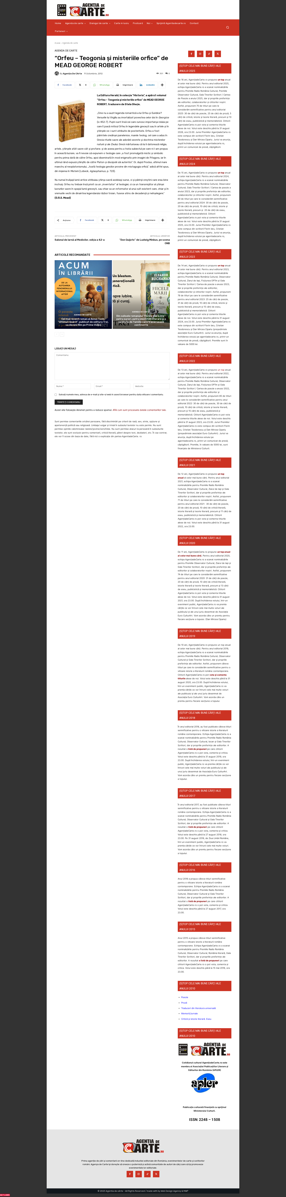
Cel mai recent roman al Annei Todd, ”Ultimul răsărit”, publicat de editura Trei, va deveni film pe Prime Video (83, 321)
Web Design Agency (171, 1191)
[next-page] (62, 334)
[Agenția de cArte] (57, 73)
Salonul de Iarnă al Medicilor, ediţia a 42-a (80, 239)
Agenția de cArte (72, 73)
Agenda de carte (70, 43)
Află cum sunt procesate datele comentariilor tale (139, 409)
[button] (227, 27)
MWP (186, 1191)
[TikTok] (209, 54)
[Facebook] (191, 54)
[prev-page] (57, 334)
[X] (218, 54)
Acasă (57, 43)
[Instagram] (200, 54)
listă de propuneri (197, 749)
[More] (162, 85)
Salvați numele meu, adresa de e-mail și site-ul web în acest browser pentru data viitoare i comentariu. (111, 394)
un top (221, 79)
